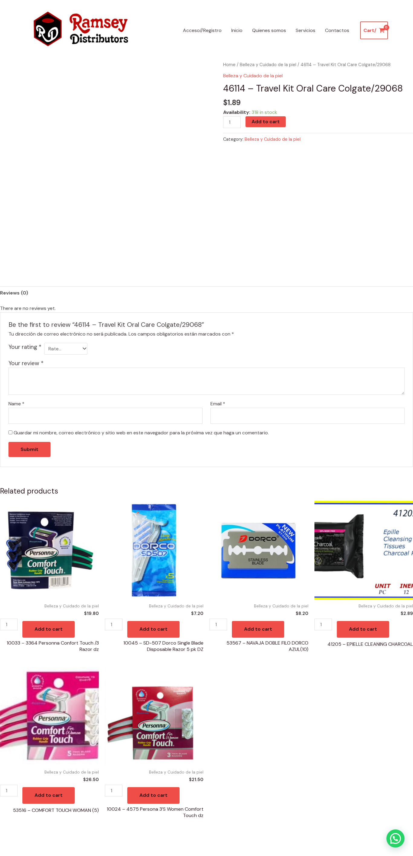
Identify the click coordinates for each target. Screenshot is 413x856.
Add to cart (266, 121)
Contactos (337, 30)
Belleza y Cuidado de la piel (268, 65)
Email (217, 404)
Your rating (24, 347)
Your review (26, 363)
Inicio (236, 30)
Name (16, 404)
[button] (395, 838)
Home (229, 65)
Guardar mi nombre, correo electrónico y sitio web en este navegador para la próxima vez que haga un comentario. (141, 433)
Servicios (305, 30)
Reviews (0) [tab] (14, 293)
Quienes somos (269, 30)
